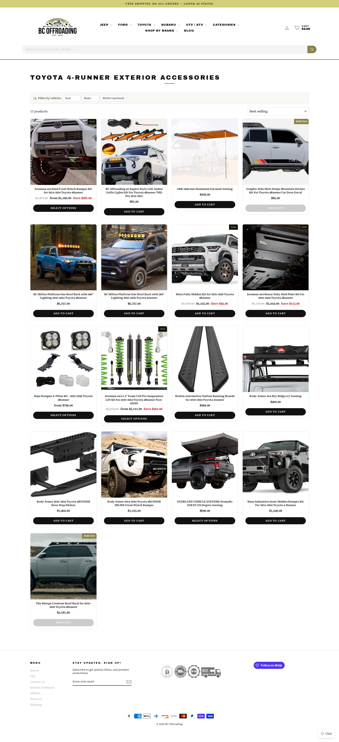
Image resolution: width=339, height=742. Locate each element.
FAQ (32, 676)
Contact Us (37, 681)
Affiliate (35, 693)
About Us (36, 698)
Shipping (36, 704)
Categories (224, 24)
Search (34, 670)
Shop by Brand (160, 30)
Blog (189, 30)
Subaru (169, 24)
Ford (123, 24)
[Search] (311, 49)
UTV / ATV (195, 24)
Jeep (104, 24)
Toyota (145, 24)
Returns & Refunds (42, 687)
